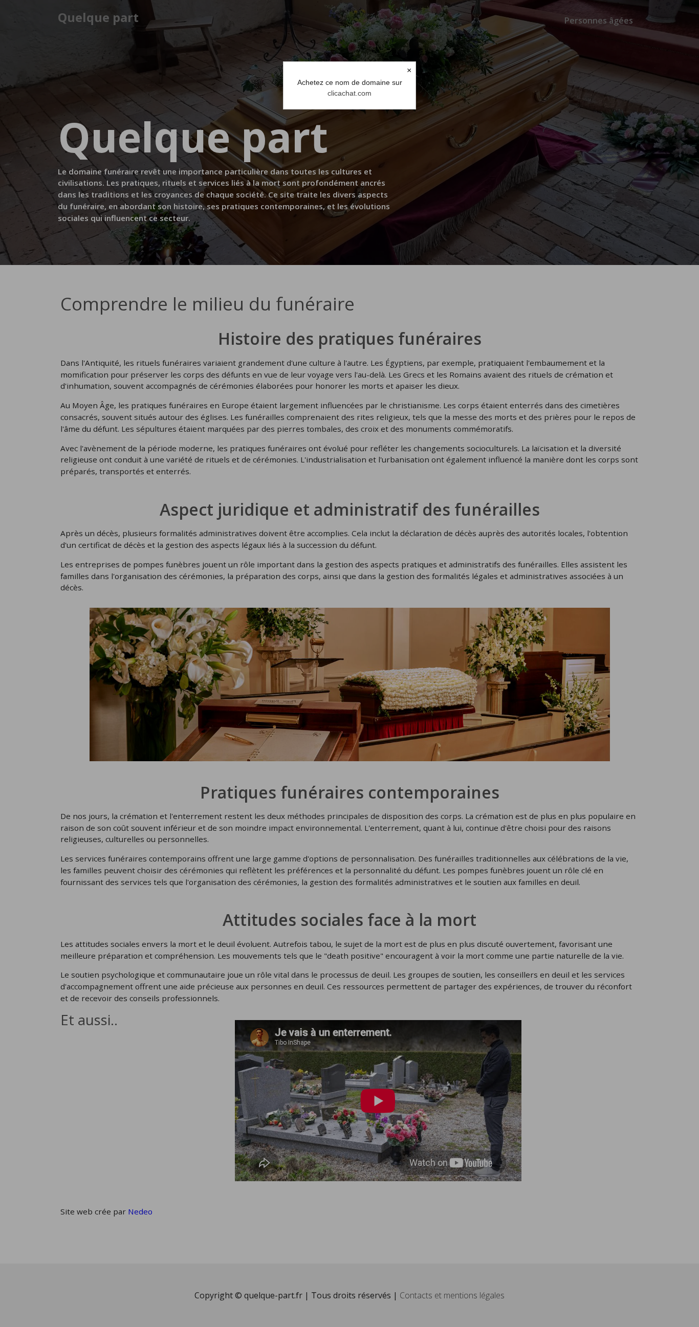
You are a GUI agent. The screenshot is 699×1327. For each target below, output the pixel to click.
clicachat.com (349, 93)
